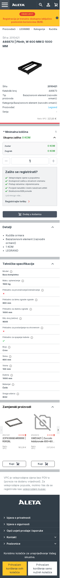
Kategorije (39, 29)
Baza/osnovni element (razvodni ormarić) (35, 102)
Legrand (52, 107)
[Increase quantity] (53, 160)
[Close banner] (57, 18)
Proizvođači (9, 29)
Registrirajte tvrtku (15, 201)
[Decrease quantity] (6, 160)
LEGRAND (24, 29)
